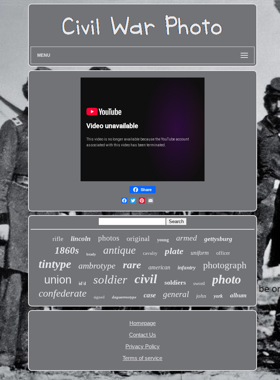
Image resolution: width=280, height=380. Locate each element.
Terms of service (142, 358)
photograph (224, 265)
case (150, 295)
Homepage (142, 323)
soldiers (175, 282)
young (163, 239)
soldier (110, 279)
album (238, 295)
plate (174, 251)
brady (91, 254)
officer (223, 253)
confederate (62, 293)
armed (186, 237)
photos (108, 238)
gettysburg (218, 238)
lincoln (81, 238)
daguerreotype (124, 297)
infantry (187, 267)
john (201, 296)
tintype (55, 263)
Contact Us (142, 335)
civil (146, 279)
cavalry (150, 253)
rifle (57, 238)
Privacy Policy (142, 346)
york (218, 296)
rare (132, 264)
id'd (82, 283)
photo (226, 279)
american (159, 267)
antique (119, 250)
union (57, 279)
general (176, 294)
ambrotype (97, 265)
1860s (67, 250)
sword (199, 283)
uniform (200, 253)
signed (99, 297)
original (138, 238)
